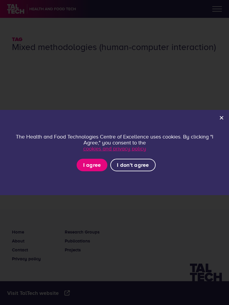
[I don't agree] (221, 118)
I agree (92, 165)
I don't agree (133, 165)
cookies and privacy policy (114, 149)
